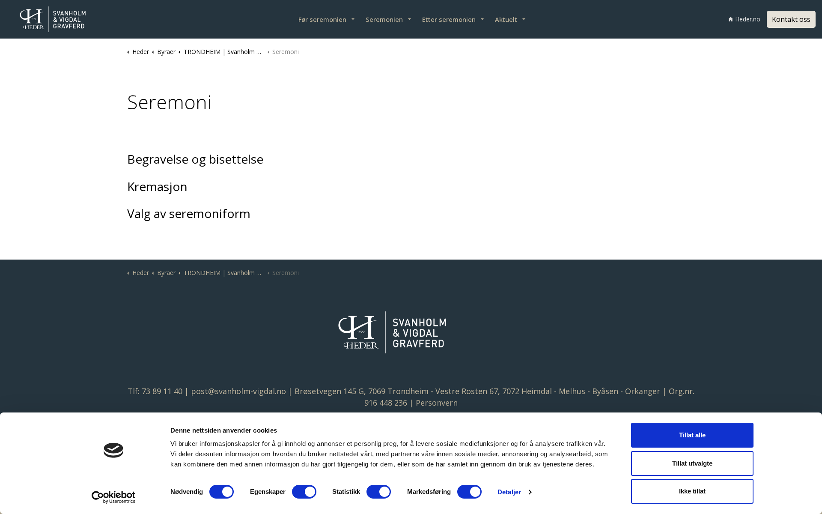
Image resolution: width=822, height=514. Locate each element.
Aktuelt (506, 19)
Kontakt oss (791, 19)
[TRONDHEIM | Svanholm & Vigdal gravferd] (64, 19)
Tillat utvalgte (692, 463)
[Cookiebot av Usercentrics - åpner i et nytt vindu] (113, 497)
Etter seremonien (449, 19)
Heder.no (747, 19)
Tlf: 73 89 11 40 (155, 391)
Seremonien (384, 19)
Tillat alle (692, 435)
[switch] (304, 492)
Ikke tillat (692, 491)
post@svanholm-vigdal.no (238, 391)
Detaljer (509, 492)
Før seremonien (322, 19)
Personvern (437, 402)
